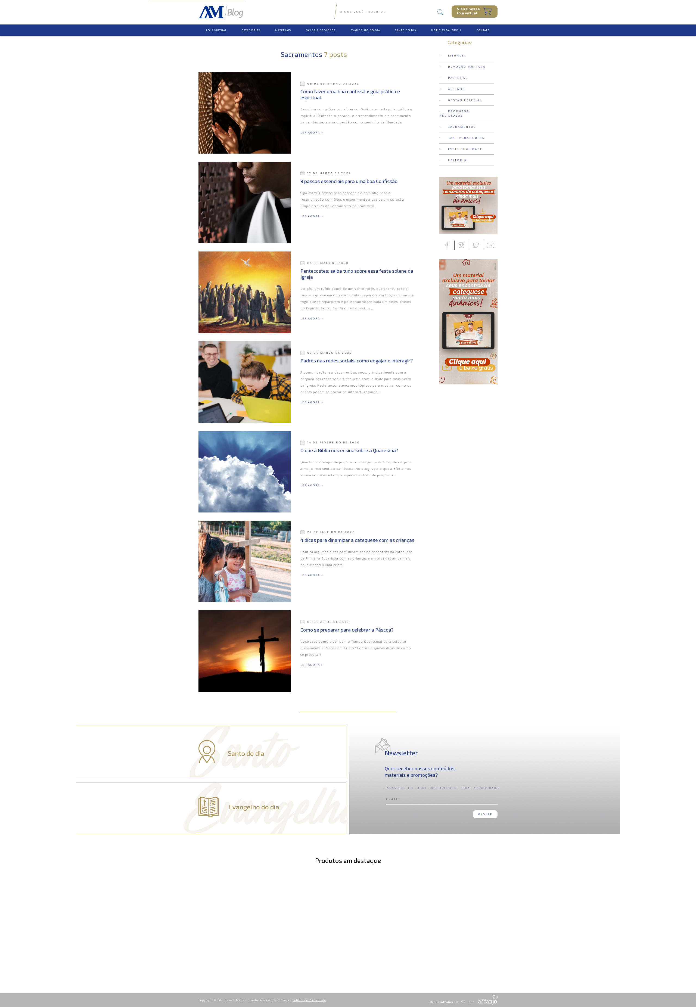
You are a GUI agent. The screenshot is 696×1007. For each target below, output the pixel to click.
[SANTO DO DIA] (405, 26)
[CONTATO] (483, 26)
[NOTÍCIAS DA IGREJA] (446, 26)
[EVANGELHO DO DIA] (365, 26)
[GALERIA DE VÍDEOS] (321, 26)
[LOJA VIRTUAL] (216, 26)
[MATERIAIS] (283, 26)
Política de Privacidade (309, 1000)
